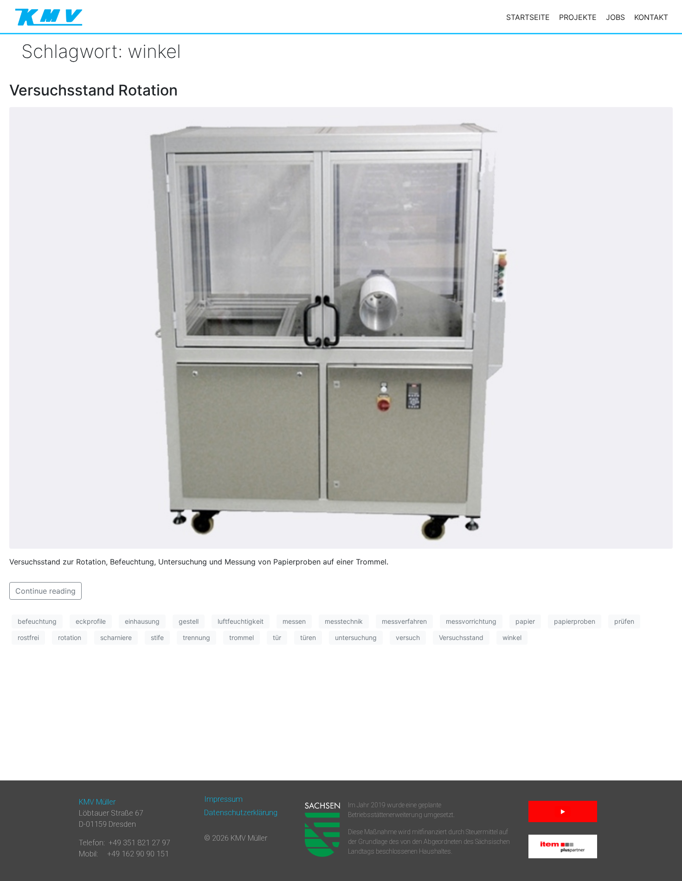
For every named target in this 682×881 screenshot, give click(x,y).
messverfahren (404, 621)
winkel (511, 637)
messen (294, 621)
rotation (69, 637)
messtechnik (344, 621)
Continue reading (45, 591)
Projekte (578, 17)
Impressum (223, 799)
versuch (408, 637)
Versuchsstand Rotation (93, 90)
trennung (196, 637)
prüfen (624, 621)
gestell (189, 621)
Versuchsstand (461, 637)
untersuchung (356, 637)
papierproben (574, 621)
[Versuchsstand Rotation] (341, 327)
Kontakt (651, 17)
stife (157, 637)
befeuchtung (37, 621)
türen (308, 637)
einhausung (142, 621)
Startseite (528, 17)
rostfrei (28, 637)
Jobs (615, 17)
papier (525, 621)
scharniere (116, 637)
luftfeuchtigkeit (241, 621)
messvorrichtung (471, 621)
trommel (241, 637)
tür (277, 637)
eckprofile (91, 621)
